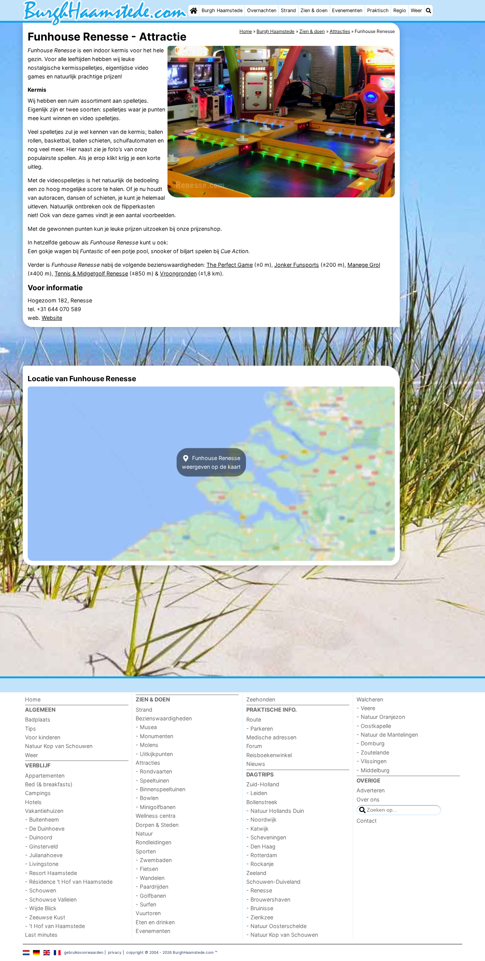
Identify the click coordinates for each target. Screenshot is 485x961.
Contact (367, 820)
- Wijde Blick (40, 908)
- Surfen (146, 904)
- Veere (366, 708)
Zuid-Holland (262, 784)
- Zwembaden (154, 860)
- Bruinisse (259, 908)
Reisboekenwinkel (269, 755)
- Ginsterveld (41, 846)
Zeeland (256, 873)
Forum (254, 746)
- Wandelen (150, 878)
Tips (30, 728)
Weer (416, 10)
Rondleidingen (153, 842)
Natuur (144, 833)
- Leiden (256, 793)
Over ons (368, 799)
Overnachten (261, 10)
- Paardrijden (152, 886)
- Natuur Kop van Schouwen (282, 934)
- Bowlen (147, 798)
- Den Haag (260, 846)
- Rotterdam (261, 855)
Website (52, 318)
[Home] (193, 10)
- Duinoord (38, 837)
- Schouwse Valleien (51, 899)
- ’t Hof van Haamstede (55, 926)
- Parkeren (259, 728)
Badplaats (37, 719)
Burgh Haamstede (222, 10)
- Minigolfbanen (155, 807)
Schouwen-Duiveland (273, 881)
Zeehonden (260, 699)
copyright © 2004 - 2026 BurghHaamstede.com (170, 952)
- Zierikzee (259, 917)
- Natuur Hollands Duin (275, 811)
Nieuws (255, 764)
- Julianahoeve (44, 855)
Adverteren (371, 790)
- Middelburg (373, 770)
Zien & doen (313, 10)
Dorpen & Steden (157, 825)
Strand (288, 10)
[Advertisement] (432, 197)
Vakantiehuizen (44, 811)
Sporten (146, 851)
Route (253, 719)
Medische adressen (271, 737)
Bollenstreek (261, 802)
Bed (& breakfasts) (48, 784)
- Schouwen (40, 890)
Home (33, 699)
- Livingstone (41, 864)
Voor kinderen (42, 737)
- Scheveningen (266, 837)
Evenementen (347, 10)
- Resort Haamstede (51, 873)
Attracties (148, 762)
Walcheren (370, 699)
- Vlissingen (371, 761)
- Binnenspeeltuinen (160, 789)
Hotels (33, 802)
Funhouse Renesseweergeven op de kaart (211, 462)
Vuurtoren (148, 913)
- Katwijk (257, 828)
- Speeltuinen (152, 780)
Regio (399, 10)
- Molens (147, 745)
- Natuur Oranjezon (381, 717)
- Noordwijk (261, 819)
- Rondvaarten (154, 771)
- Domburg (371, 743)
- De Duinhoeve (44, 828)
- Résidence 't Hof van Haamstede (69, 881)
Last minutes (41, 934)
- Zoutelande (373, 752)
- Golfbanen (151, 895)
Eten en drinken (155, 922)
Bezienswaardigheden (164, 718)
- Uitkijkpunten (154, 754)
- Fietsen (147, 869)
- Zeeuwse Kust (45, 917)
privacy (115, 952)
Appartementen (44, 775)
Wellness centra (155, 815)
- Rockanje (260, 864)
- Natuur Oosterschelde (276, 926)
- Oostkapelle (374, 726)
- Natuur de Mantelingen (387, 734)
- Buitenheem (42, 819)
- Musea (146, 727)
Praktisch (378, 10)
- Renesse (259, 890)
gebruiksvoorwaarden (83, 952)
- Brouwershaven (268, 899)
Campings (38, 793)
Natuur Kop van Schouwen (58, 746)
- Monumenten (154, 736)
